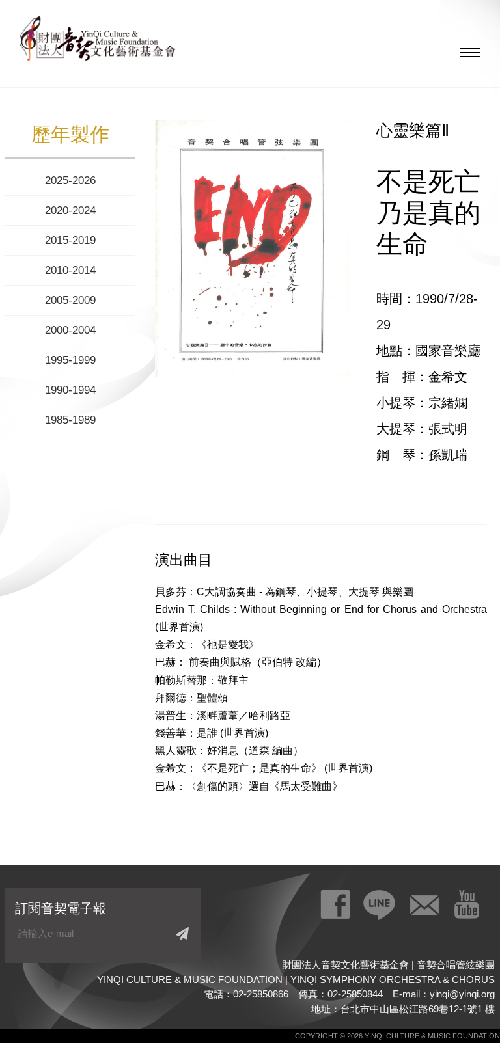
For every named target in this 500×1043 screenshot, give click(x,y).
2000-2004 (70, 330)
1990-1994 (70, 390)
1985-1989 (70, 420)
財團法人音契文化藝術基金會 (98, 42)
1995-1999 (70, 360)
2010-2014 (70, 270)
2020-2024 (70, 210)
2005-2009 (70, 300)
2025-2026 (70, 180)
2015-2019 (70, 240)
